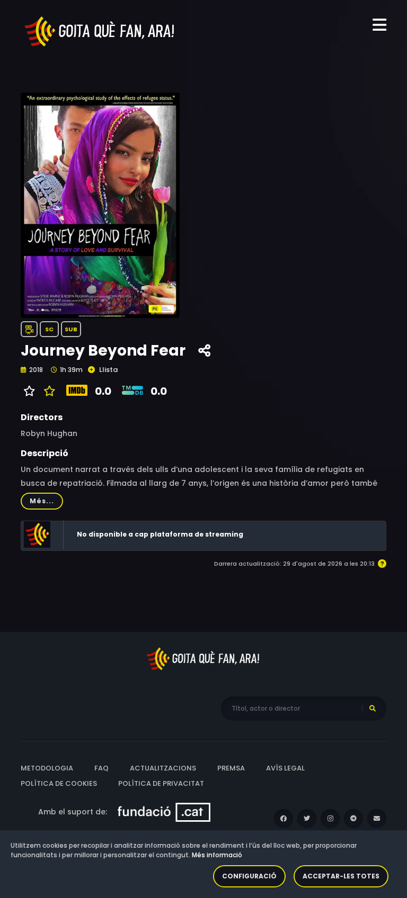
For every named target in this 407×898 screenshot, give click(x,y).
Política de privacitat (161, 783)
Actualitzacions (163, 768)
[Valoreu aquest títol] (47, 391)
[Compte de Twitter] (306, 818)
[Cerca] (372, 708)
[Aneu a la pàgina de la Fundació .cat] (164, 811)
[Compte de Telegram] (353, 818)
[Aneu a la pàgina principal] (100, 30)
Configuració (249, 876)
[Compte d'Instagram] (330, 818)
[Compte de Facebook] (283, 818)
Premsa (231, 768)
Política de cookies (59, 783)
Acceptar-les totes (341, 876)
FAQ (101, 768)
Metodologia (47, 768)
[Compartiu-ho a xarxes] (204, 350)
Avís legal (285, 768)
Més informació (217, 854)
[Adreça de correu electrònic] (376, 818)
